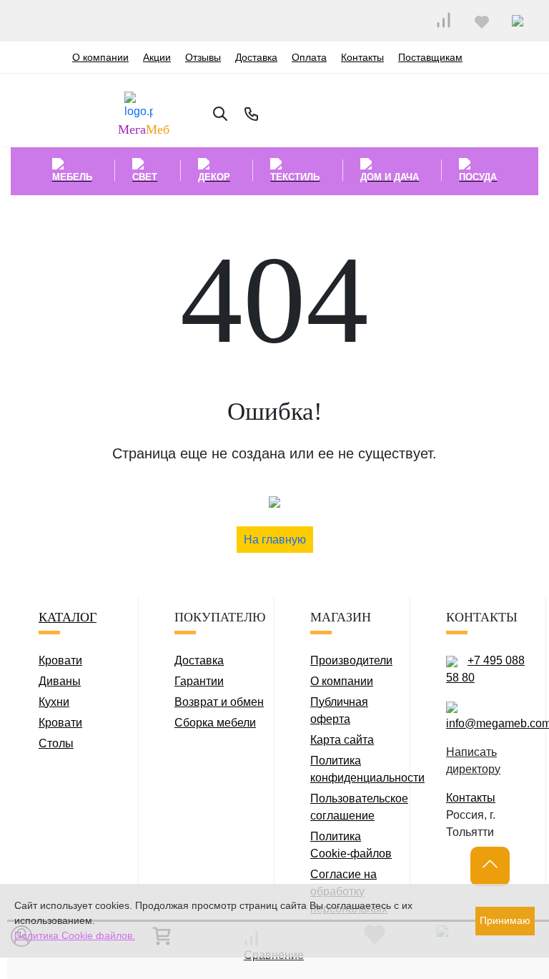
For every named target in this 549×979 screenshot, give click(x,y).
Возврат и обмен (219, 702)
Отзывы (203, 57)
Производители (351, 660)
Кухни (54, 702)
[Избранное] (482, 21)
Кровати (60, 660)
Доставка (256, 57)
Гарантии (199, 681)
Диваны (60, 681)
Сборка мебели (215, 723)
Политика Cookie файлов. (74, 935)
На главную (275, 539)
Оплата (309, 57)
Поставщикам (430, 57)
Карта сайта (342, 740)
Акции (157, 57)
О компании (100, 57)
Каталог (68, 617)
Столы (56, 743)
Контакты (362, 57)
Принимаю (505, 920)
